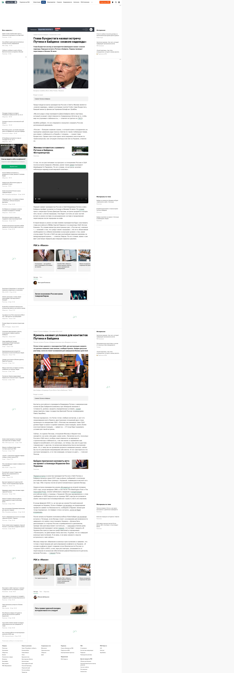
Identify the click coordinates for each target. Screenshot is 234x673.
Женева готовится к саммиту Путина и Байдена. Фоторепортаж (49, 150)
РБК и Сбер (5, 45)
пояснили (71, 525)
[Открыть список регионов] (113, 2)
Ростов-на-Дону (26, 670)
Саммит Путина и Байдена (40, 34)
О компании (83, 648)
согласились (67, 505)
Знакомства (83, 671)
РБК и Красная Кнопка (8, 636)
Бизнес (4, 654)
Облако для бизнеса (85, 661)
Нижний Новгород (26, 665)
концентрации (76, 491)
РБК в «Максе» (41, 245)
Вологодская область (27, 659)
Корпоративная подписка (67, 652)
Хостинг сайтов (84, 667)
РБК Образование (6, 665)
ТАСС (80, 118)
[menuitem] (25, 2)
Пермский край (26, 668)
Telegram (43, 652)
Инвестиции (100, 37)
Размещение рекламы (86, 654)
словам (81, 209)
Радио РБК (9, 2)
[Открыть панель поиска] (116, 2)
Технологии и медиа (7, 133)
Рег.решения (83, 669)
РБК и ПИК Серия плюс (8, 442)
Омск (23, 654)
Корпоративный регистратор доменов (88, 664)
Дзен (42, 654)
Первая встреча (39, 475)
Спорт (4, 346)
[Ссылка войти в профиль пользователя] (119, 2)
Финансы (4, 659)
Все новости (7, 30)
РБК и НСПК (5, 292)
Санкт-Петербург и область (29, 648)
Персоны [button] (46, 591)
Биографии (5, 661)
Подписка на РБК (65, 650)
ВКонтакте (44, 648)
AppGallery (103, 652)
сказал (78, 408)
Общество (5, 116)
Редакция (82, 652)
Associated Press (39, 491)
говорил (61, 528)
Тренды (99, 347)
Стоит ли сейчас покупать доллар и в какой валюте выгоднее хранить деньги (108, 34)
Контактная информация (86, 650)
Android (102, 650)
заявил (72, 164)
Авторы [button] (35, 277)
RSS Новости (64, 659)
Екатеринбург (25, 650)
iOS (101, 648)
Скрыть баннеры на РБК (67, 648)
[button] (113, 2)
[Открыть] (13, 2)
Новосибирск (25, 652)
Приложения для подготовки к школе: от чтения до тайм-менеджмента (107, 344)
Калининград (25, 661)
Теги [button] (40, 277)
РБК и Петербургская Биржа (9, 194)
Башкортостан (25, 657)
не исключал (82, 516)
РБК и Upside (5, 608)
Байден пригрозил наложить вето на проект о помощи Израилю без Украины (51, 463)
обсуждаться (65, 487)
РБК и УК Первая (6, 326)
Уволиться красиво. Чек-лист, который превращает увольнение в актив (108, 42)
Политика (4, 37)
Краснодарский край (27, 663)
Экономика (5, 221)
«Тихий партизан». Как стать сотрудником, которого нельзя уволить (108, 51)
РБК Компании (100, 45)
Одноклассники (45, 650)
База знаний (5, 663)
